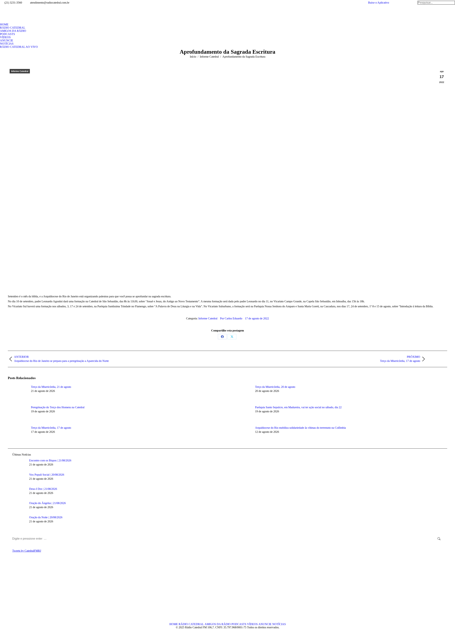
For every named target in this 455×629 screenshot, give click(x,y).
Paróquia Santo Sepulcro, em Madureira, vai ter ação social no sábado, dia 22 (298, 407)
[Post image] (17, 393)
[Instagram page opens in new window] (26, 592)
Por (231, 318)
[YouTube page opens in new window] (21, 592)
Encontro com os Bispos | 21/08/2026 (50, 460)
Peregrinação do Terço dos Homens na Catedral (57, 407)
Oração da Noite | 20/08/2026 (45, 517)
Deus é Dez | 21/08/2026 (43, 488)
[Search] (436, 3)
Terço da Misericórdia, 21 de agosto (51, 386)
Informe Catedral (19, 71)
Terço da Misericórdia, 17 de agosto (51, 427)
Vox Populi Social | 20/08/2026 (46, 474)
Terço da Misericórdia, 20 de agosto (275, 386)
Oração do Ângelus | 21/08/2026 (47, 503)
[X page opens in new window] (16, 592)
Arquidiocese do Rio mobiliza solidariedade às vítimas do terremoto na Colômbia (300, 427)
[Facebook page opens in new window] (10, 592)
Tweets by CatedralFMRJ (26, 550)
